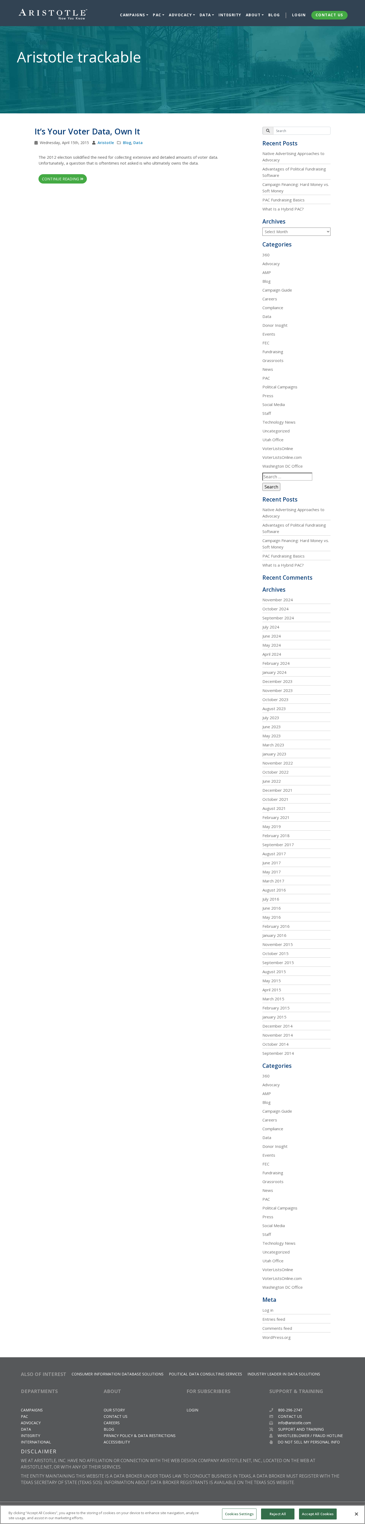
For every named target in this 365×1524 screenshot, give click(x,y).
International (36, 1442)
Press (267, 395)
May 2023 (271, 735)
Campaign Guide (277, 290)
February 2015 (276, 1007)
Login (299, 15)
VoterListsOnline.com (282, 457)
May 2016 (271, 917)
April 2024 (271, 654)
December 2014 (277, 1026)
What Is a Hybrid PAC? (283, 209)
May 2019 (271, 826)
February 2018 (276, 835)
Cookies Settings (239, 1513)
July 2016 (270, 899)
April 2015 (271, 989)
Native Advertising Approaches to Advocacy (293, 156)
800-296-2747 (289, 1409)
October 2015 (275, 953)
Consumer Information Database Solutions (118, 1373)
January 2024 (274, 672)
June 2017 (271, 862)
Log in (267, 1310)
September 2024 (278, 617)
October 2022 (275, 772)
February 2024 (276, 663)
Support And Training (300, 1429)
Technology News (279, 422)
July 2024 (270, 627)
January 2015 (274, 1017)
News (267, 369)
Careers (269, 298)
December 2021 (277, 790)
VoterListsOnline (277, 448)
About (253, 15)
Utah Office (273, 439)
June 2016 (271, 908)
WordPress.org (276, 1337)
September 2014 (278, 1053)
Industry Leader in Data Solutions (283, 1373)
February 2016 (276, 926)
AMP (266, 272)
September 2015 (278, 962)
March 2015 (273, 998)
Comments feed (277, 1328)
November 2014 (277, 1035)
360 (266, 254)
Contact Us (329, 15)
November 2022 (277, 763)
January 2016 (274, 935)
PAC (157, 15)
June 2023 (271, 726)
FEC (265, 342)
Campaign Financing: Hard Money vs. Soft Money (295, 187)
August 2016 (274, 890)
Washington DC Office (282, 466)
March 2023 (273, 744)
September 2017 (278, 844)
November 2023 (277, 690)
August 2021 (274, 808)
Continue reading (61, 178)
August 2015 (274, 971)
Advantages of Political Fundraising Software (294, 172)
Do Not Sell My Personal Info (308, 1442)
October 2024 (275, 608)
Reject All (278, 1513)
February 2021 (276, 817)
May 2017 (271, 871)
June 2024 (271, 636)
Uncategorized (276, 430)
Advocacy (180, 15)
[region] (182, 1514)
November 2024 (277, 599)
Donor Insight (275, 325)
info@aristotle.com (294, 1422)
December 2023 (277, 681)
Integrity (230, 15)
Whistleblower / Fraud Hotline (310, 1435)
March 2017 (273, 881)
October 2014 (275, 1044)
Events (268, 334)
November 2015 (277, 944)
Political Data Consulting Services (205, 1373)
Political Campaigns (279, 386)
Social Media (273, 404)
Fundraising (272, 351)
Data (205, 15)
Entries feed (273, 1319)
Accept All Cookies (317, 1513)
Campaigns (132, 15)
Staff (266, 413)
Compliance (272, 307)
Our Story (114, 1409)
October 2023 (275, 699)
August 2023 (274, 708)
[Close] (356, 1514)
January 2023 (274, 754)
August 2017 (274, 853)
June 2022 (271, 781)
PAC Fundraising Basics (283, 199)
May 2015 (271, 980)
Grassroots (273, 360)
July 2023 (270, 717)
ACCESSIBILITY (117, 1442)
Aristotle (106, 142)
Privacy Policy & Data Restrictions (140, 1435)
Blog (274, 15)
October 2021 (275, 799)
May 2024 (271, 645)
